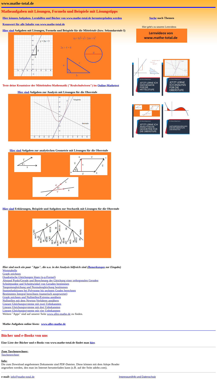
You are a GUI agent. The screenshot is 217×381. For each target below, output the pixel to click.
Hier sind (8, 30)
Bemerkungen (96, 267)
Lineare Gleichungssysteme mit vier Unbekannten (31, 310)
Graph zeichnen (12, 273)
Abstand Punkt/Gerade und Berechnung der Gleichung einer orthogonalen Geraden (50, 280)
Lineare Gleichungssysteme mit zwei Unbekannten (32, 303)
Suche (153, 18)
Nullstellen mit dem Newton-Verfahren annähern (31, 300)
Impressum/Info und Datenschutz (137, 376)
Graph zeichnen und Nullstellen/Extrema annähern (32, 297)
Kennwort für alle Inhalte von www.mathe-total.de (34, 24)
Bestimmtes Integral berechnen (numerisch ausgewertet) (35, 293)
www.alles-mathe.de (59, 314)
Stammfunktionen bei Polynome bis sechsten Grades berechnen (39, 290)
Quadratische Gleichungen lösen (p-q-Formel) (29, 277)
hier (92, 342)
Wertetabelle (10, 270)
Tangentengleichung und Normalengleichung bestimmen (35, 287)
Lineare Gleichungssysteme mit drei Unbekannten (31, 307)
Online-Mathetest (108, 85)
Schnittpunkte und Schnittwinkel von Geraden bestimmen (36, 283)
